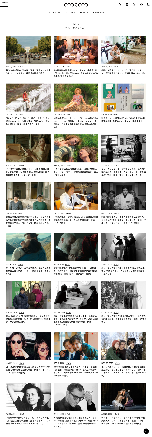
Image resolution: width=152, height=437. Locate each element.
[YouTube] (141, 4)
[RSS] (148, 4)
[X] (134, 4)
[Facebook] (127, 4)
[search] (120, 4)
